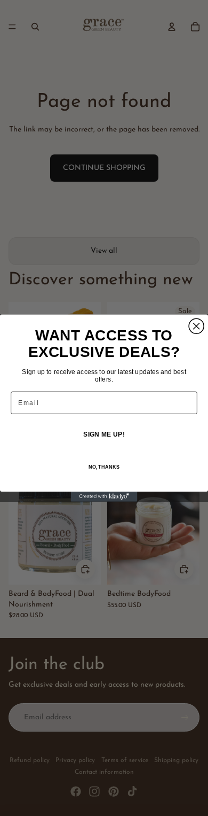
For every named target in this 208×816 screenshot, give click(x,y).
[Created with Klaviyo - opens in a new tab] (104, 497)
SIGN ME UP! (103, 434)
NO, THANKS (104, 467)
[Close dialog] (196, 325)
